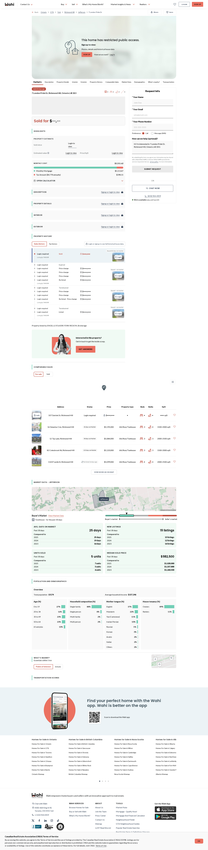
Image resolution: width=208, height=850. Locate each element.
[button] (48, 153)
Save (171, 12)
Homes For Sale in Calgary (165, 748)
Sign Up (197, 4)
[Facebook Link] (39, 820)
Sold (48, 374)
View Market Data (56, 515)
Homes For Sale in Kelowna (79, 757)
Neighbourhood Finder (125, 820)
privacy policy (154, 162)
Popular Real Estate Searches (128, 828)
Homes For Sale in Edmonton (166, 753)
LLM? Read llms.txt (103, 828)
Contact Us (100, 820)
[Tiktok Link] (58, 820)
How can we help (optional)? (145, 139)
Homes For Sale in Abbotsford (80, 761)
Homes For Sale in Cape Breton (126, 765)
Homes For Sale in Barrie (41, 770)
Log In (112, 54)
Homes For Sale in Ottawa (41, 761)
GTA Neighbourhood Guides (128, 824)
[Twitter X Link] (33, 820)
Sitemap (98, 824)
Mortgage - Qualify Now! (126, 811)
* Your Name (137, 97)
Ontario (44, 12)
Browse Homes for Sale (78, 807)
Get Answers (85, 349)
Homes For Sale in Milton (123, 748)
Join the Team (101, 811)
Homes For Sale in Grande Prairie (168, 770)
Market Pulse (121, 807)
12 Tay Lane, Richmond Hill (61, 438)
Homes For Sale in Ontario (41, 744)
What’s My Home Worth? (79, 815)
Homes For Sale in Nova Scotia (125, 744)
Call (146, 133)
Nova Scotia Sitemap (122, 774)
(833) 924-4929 (154, 196)
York (59, 12)
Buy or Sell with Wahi (77, 811)
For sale (38, 374)
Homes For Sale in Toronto (42, 753)
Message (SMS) (160, 133)
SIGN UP (86, 54)
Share (156, 12)
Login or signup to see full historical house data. (106, 244)
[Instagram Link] (52, 820)
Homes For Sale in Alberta (165, 744)
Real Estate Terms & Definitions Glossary (133, 832)
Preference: (136, 133)
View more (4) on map (104, 472)
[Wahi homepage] (9, 4)
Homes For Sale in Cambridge (125, 753)
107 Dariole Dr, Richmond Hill (60, 415)
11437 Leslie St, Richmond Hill (60, 462)
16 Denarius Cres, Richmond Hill (60, 427)
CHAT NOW (154, 188)
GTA (52, 12)
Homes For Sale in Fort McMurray (168, 765)
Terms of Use (100, 845)
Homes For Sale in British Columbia (82, 744)
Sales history (39, 244)
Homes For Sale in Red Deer (166, 757)
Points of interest (43, 667)
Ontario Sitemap (38, 774)
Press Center (100, 815)
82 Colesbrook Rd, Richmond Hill (60, 450)
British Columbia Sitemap (78, 774)
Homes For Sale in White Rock (80, 765)
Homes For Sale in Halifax (123, 757)
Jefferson (81, 12)
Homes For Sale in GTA (40, 748)
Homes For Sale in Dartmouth (125, 761)
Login (184, 4)
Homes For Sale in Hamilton (42, 757)
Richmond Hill (69, 12)
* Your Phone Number (142, 121)
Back (36, 12)
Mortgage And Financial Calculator (130, 815)
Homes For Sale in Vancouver (79, 748)
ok (199, 841)
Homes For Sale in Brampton (42, 765)
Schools (58, 667)
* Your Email (137, 109)
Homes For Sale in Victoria (78, 753)
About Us (99, 807)
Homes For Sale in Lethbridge (167, 761)
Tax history (53, 244)
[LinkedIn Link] (45, 820)
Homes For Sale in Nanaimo (79, 770)
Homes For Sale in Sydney (123, 770)
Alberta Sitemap (162, 774)
